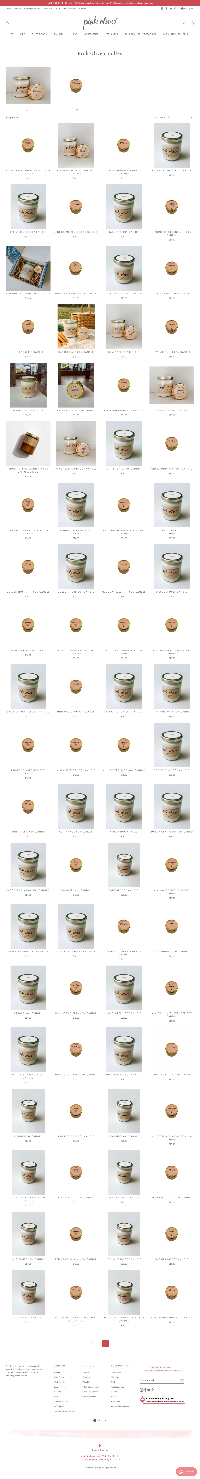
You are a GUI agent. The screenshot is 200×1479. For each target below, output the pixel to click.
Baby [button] (23, 34)
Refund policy (59, 1406)
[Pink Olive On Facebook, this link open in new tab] (145, 1390)
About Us (57, 1372)
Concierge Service (32, 8)
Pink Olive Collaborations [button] (141, 34)
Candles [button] (59, 34)
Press (56, 1396)
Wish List (86, 1382)
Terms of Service (61, 1401)
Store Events (59, 1377)
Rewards (86, 1372)
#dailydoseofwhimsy (90, 1386)
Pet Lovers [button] (112, 34)
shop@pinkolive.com (91, 1456)
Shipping (115, 1377)
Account (114, 1396)
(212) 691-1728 (111, 1456)
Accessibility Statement (120, 1406)
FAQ (58, 8)
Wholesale (115, 1401)
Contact (82, 8)
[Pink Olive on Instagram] (141, 1390)
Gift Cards (48, 8)
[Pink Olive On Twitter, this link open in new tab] (149, 1390)
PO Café (57, 1391)
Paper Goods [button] (40, 34)
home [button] (74, 34)
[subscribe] (182, 1380)
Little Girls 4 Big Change (64, 1411)
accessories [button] (91, 34)
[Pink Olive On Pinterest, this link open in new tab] (152, 1390)
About (8, 8)
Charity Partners (89, 1396)
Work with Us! (59, 1382)
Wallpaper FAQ (117, 1386)
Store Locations (69, 8)
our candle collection (176, 34)
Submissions (116, 1372)
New (12, 34)
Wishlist (17, 8)
